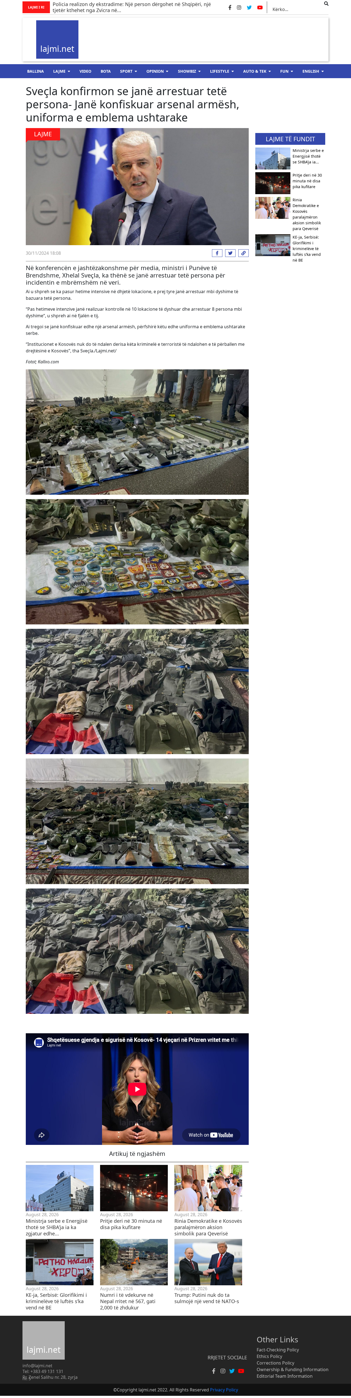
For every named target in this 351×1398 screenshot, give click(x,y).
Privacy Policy (224, 1390)
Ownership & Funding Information (293, 1369)
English (310, 71)
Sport (126, 71)
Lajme (59, 71)
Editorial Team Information (285, 1376)
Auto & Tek (254, 71)
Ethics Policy (269, 1356)
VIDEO (85, 71)
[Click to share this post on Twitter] (229, 253)
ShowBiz (187, 71)
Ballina (35, 71)
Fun (284, 71)
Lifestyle (219, 71)
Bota (106, 71)
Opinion (155, 71)
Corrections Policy (275, 1363)
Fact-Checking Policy (278, 1350)
